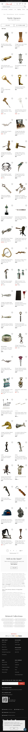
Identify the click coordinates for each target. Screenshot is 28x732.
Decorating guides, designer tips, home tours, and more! (12, 689)
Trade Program (17, 644)
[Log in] (14, 4)
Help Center (4, 642)
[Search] (24, 7)
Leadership (17, 664)
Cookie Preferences (16, 725)
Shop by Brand (4, 664)
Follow (14, 567)
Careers (16, 667)
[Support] (25, 729)
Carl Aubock (8, 584)
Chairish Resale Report (19, 674)
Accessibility (4, 654)
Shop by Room (4, 672)
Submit (21, 683)
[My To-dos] (17, 3)
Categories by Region (6, 667)
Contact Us (4, 644)
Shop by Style (4, 662)
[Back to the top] (25, 725)
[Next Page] (16, 550)
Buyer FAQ (17, 642)
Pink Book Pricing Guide (6, 652)
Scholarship (17, 672)
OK (14, 728)
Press (16, 669)
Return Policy (4, 647)
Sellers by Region (5, 669)
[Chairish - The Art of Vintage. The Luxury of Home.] (8, 4)
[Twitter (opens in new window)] (15, 720)
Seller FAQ (17, 652)
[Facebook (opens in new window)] (7, 720)
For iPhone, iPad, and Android (7, 694)
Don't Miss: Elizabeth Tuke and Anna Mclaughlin (14, 0)
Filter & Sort (21, 25)
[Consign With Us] (20, 3)
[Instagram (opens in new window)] (3, 720)
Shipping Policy (4, 649)
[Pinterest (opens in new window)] (11, 720)
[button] (2, 4)
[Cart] (25, 3)
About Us (16, 662)
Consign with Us (18, 649)
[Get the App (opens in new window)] (5, 700)
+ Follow (7, 25)
